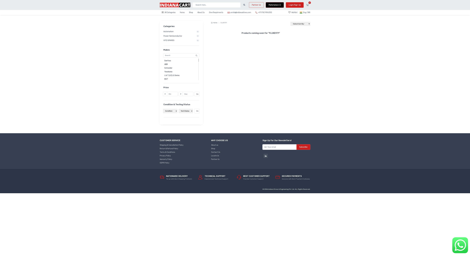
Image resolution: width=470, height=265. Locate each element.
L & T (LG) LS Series (172, 75)
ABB (166, 64)
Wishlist (294, 12)
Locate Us (215, 156)
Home (182, 12)
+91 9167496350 (265, 12)
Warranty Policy (166, 159)
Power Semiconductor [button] (172, 36)
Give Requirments (216, 12)
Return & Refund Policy (169, 149)
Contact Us (215, 152)
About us (214, 145)
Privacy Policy (165, 156)
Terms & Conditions (167, 152)
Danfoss (167, 61)
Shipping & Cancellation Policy (171, 145)
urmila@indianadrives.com (240, 12)
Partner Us (256, 5)
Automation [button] (168, 31)
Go (197, 94)
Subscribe (303, 147)
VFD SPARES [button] (168, 40)
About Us (201, 12)
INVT (166, 79)
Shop (191, 12)
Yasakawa (168, 72)
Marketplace (274, 5)
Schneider (168, 68)
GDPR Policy (164, 163)
